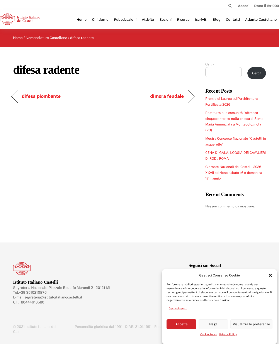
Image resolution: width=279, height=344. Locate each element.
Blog (216, 19)
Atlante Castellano (261, 19)
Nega (213, 324)
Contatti (233, 19)
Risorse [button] (183, 19)
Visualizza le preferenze (251, 324)
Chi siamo (100, 19)
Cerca (209, 64)
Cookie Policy (208, 334)
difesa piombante (41, 96)
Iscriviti (201, 19)
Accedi (243, 6)
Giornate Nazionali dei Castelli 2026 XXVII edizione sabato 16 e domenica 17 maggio (233, 172)
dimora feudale (167, 96)
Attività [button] (148, 19)
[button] (270, 275)
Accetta (181, 324)
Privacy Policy (228, 334)
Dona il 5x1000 (266, 6)
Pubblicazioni (125, 19)
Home (82, 19)
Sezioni (166, 19)
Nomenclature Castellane (46, 38)
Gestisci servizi (178, 308)
